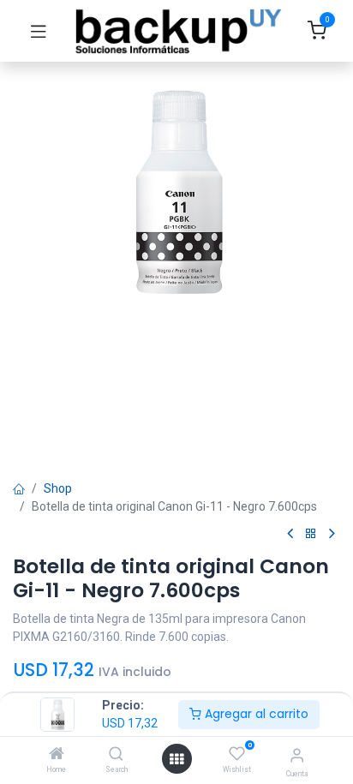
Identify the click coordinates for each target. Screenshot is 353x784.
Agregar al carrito (254, 713)
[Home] (56, 755)
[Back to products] (311, 534)
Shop (58, 488)
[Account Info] (297, 755)
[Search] (116, 755)
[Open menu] (176, 759)
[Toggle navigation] (39, 31)
